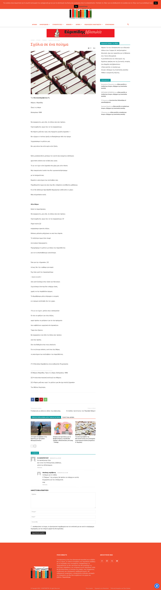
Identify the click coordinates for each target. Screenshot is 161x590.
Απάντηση (39, 467)
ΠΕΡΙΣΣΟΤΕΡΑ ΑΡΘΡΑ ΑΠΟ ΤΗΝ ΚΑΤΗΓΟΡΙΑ (46, 417)
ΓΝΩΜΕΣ (44, 40)
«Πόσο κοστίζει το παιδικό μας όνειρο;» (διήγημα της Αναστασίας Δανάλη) (114, 86)
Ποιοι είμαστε (89, 588)
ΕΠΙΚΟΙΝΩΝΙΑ (109, 24)
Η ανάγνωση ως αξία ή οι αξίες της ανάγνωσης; (46, 411)
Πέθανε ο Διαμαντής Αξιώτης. (110, 72)
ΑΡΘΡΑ (78, 24)
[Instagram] (107, 561)
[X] (37, 399)
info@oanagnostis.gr (71, 581)
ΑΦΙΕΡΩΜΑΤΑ (44, 24)
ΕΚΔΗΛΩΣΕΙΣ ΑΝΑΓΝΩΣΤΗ (93, 24)
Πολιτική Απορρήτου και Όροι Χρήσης (120, 588)
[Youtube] (117, 561)
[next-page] (35, 446)
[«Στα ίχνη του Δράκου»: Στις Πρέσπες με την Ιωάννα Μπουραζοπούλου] (41, 428)
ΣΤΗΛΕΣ (38, 40)
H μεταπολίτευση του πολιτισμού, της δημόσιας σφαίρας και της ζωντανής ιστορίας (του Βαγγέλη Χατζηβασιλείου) (115, 61)
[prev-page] (32, 446)
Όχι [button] (76, 6)
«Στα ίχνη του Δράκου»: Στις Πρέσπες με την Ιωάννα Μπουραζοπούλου (39, 438)
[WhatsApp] (45, 399)
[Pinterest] (41, 399)
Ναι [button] (156, 3)
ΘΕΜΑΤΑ (69, 24)
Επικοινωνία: (61, 581)
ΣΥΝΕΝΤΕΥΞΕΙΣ (57, 24)
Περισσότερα (66, 577)
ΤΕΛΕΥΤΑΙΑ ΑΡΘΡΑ (68, 417)
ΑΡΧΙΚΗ (34, 24)
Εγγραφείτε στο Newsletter (102, 588)
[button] (128, 25)
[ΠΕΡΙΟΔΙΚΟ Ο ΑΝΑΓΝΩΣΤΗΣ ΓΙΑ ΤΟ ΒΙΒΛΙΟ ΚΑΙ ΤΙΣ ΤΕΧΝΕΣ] (80, 12)
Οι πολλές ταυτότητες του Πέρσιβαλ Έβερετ (81, 411)
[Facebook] (32, 399)
